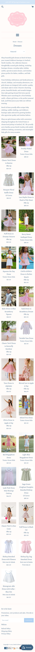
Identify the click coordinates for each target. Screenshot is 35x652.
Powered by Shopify (26, 644)
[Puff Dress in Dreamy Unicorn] (8, 220)
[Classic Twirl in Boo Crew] (8, 513)
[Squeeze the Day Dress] (8, 258)
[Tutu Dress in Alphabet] (8, 369)
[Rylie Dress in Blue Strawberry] (8, 296)
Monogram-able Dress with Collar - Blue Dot (9, 589)
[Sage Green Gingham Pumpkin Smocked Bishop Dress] (26, 474)
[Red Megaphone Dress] (8, 442)
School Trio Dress (26, 417)
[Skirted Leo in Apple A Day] (26, 369)
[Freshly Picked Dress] (26, 141)
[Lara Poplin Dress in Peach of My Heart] (26, 183)
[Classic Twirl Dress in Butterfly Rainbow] (8, 331)
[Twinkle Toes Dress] (26, 328)
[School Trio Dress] (26, 405)
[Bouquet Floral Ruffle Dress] (8, 179)
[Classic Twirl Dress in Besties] (8, 147)
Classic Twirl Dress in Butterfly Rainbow (9, 346)
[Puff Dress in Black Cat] (26, 513)
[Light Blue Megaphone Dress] (26, 442)
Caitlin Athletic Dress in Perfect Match (26, 274)
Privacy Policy (5, 634)
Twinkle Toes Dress (26, 338)
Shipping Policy (6, 631)
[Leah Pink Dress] (8, 476)
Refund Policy (5, 628)
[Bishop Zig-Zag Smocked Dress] (26, 546)
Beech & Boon (17, 644)
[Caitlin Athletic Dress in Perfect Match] (26, 258)
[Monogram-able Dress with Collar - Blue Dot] (8, 576)
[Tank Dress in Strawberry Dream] (26, 296)
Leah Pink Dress (9, 488)
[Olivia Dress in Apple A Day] (8, 406)
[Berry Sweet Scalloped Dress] (26, 221)
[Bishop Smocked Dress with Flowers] (8, 546)
